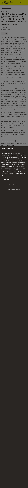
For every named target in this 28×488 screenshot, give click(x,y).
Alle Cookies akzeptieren (14, 189)
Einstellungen (6, 179)
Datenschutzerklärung (9, 173)
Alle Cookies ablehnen (14, 185)
